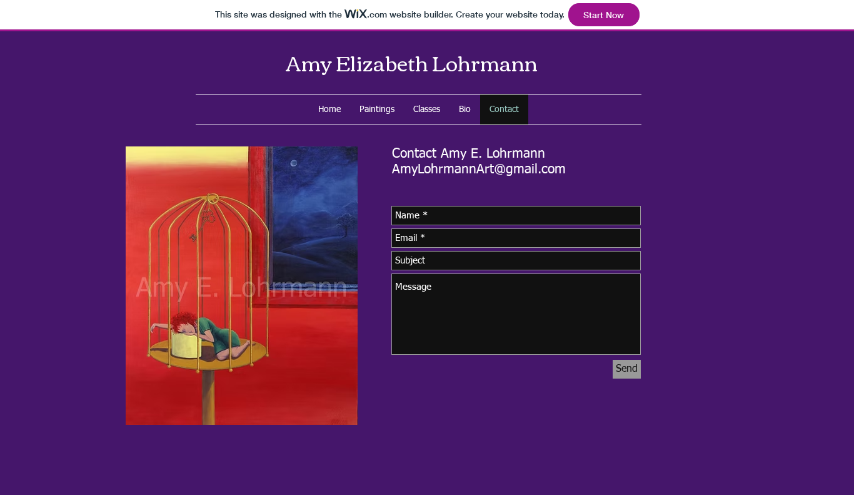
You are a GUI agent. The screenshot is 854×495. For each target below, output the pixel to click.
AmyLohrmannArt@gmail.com (479, 169)
